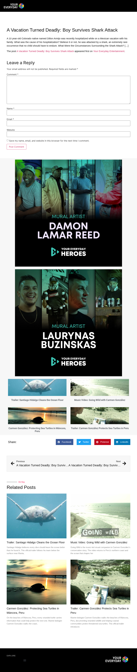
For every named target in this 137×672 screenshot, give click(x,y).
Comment (12, 74)
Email (10, 119)
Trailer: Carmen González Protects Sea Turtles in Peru (100, 428)
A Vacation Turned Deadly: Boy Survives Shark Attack (45, 51)
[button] (64, 442)
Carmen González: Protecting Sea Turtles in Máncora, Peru (37, 430)
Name (10, 108)
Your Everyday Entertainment (108, 51)
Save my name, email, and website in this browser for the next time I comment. (49, 141)
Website (11, 130)
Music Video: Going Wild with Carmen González (99, 400)
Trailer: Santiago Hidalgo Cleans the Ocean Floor (37, 400)
